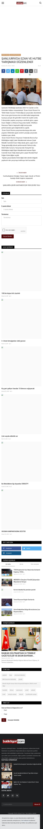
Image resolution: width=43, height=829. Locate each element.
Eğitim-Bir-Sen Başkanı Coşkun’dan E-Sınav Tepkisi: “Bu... (26, 783)
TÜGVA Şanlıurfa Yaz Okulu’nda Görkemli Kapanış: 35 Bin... (27, 571)
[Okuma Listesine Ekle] (36, 71)
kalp (10, 675)
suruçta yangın (12, 694)
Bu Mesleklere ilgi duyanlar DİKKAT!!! (15, 484)
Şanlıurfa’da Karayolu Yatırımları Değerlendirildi (27, 764)
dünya (11, 690)
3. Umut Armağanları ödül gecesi (13, 341)
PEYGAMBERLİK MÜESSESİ (14, 633)
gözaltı (20, 679)
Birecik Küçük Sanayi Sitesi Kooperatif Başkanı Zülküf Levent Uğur (19, 685)
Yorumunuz (5, 214)
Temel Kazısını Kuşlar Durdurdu (24, 599)
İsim (3, 198)
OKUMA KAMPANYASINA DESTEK (14, 531)
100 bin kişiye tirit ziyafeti (11, 293)
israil (3, 694)
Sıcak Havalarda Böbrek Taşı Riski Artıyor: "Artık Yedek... (26, 774)
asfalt (26, 690)
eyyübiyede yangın (31, 694)
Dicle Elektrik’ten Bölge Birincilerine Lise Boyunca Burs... (27, 610)
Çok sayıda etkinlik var (10, 436)
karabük (4, 690)
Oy (4, 720)
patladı (33, 690)
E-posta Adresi (6, 206)
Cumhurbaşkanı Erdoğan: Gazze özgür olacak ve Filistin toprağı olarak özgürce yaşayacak (21, 177)
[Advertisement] (21, 22)
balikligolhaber (16, 55)
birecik (21, 694)
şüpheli (4, 675)
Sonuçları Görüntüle (13, 720)
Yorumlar (5, 193)
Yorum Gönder (7, 236)
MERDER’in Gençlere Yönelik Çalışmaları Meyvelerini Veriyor (27, 581)
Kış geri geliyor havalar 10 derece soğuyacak (18, 388)
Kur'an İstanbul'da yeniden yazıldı (25, 590)
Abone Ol (37, 804)
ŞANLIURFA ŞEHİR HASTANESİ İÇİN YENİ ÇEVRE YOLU (21, 185)
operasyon (19, 690)
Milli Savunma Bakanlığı (9, 679)
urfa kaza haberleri (20, 675)
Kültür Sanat (5, 55)
